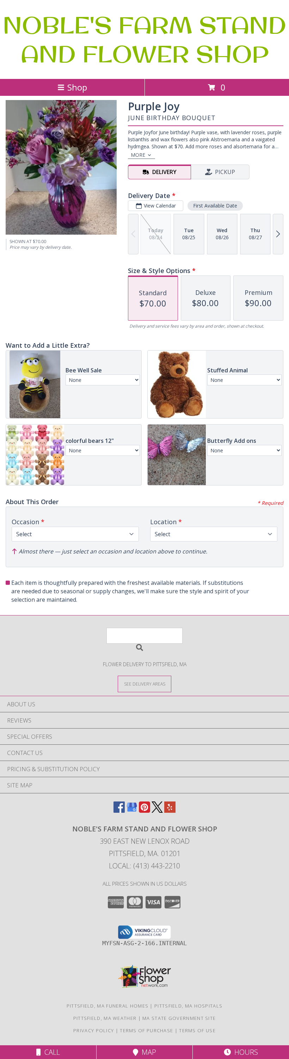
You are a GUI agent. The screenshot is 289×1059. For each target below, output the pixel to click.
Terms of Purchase (146, 1030)
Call (50, 1052)
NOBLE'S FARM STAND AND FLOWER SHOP (144, 39)
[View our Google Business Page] (131, 810)
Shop (77, 87)
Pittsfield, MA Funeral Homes (107, 1006)
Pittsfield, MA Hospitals (188, 1006)
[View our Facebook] (119, 810)
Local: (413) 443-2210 (144, 866)
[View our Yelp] (170, 810)
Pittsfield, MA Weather (105, 1018)
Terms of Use (197, 1030)
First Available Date (215, 205)
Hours (244, 1052)
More (138, 154)
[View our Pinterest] (144, 810)
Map (147, 1052)
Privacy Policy (93, 1030)
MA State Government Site (179, 1018)
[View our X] (157, 810)
